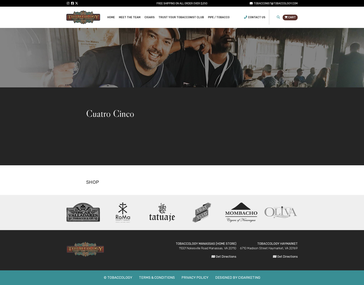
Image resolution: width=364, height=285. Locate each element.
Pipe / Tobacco (219, 17)
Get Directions (287, 256)
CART (292, 17)
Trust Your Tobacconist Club (181, 17)
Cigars (149, 17)
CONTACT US (256, 17)
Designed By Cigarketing (237, 278)
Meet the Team (129, 17)
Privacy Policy (195, 278)
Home (111, 17)
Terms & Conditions (157, 278)
